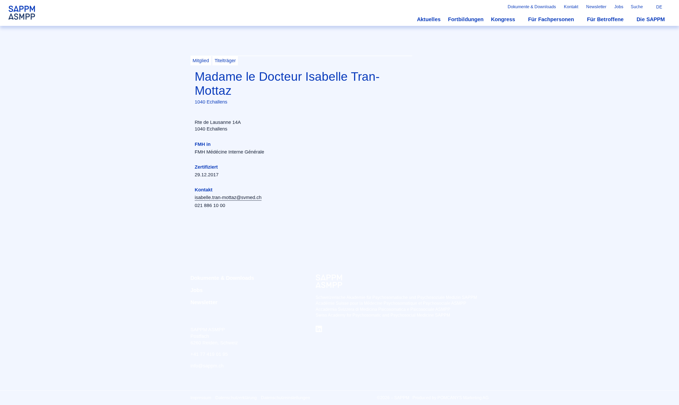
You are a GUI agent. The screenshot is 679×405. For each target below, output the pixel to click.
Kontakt (571, 6)
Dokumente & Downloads (532, 6)
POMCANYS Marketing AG (463, 397)
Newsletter (596, 6)
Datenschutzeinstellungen (285, 397)
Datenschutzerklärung (236, 397)
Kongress (503, 19)
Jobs (618, 6)
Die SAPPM (651, 19)
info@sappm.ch (207, 365)
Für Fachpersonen (551, 19)
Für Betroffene (605, 19)
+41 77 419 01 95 (209, 354)
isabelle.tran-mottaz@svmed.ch (228, 197)
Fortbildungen (466, 19)
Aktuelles (429, 19)
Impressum (200, 397)
